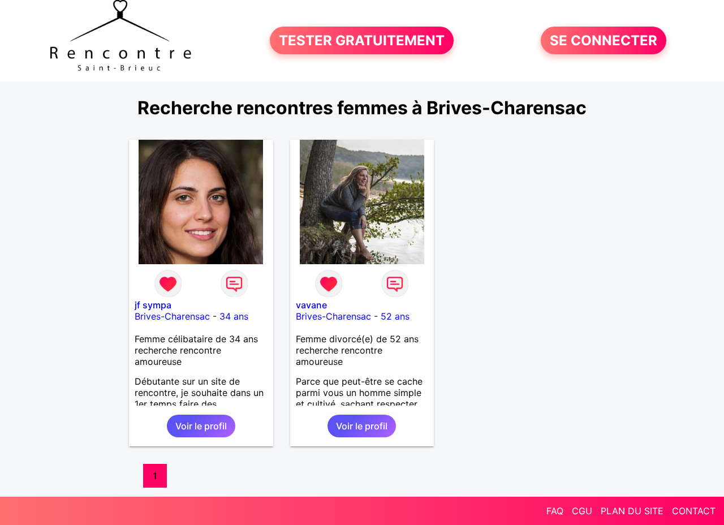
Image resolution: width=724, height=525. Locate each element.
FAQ (554, 511)
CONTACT (694, 511)
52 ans (395, 316)
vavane (311, 305)
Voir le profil (201, 426)
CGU (582, 511)
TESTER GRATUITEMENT (362, 40)
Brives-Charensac (172, 316)
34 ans (233, 316)
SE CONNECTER (603, 40)
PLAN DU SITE (632, 511)
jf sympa (153, 305)
